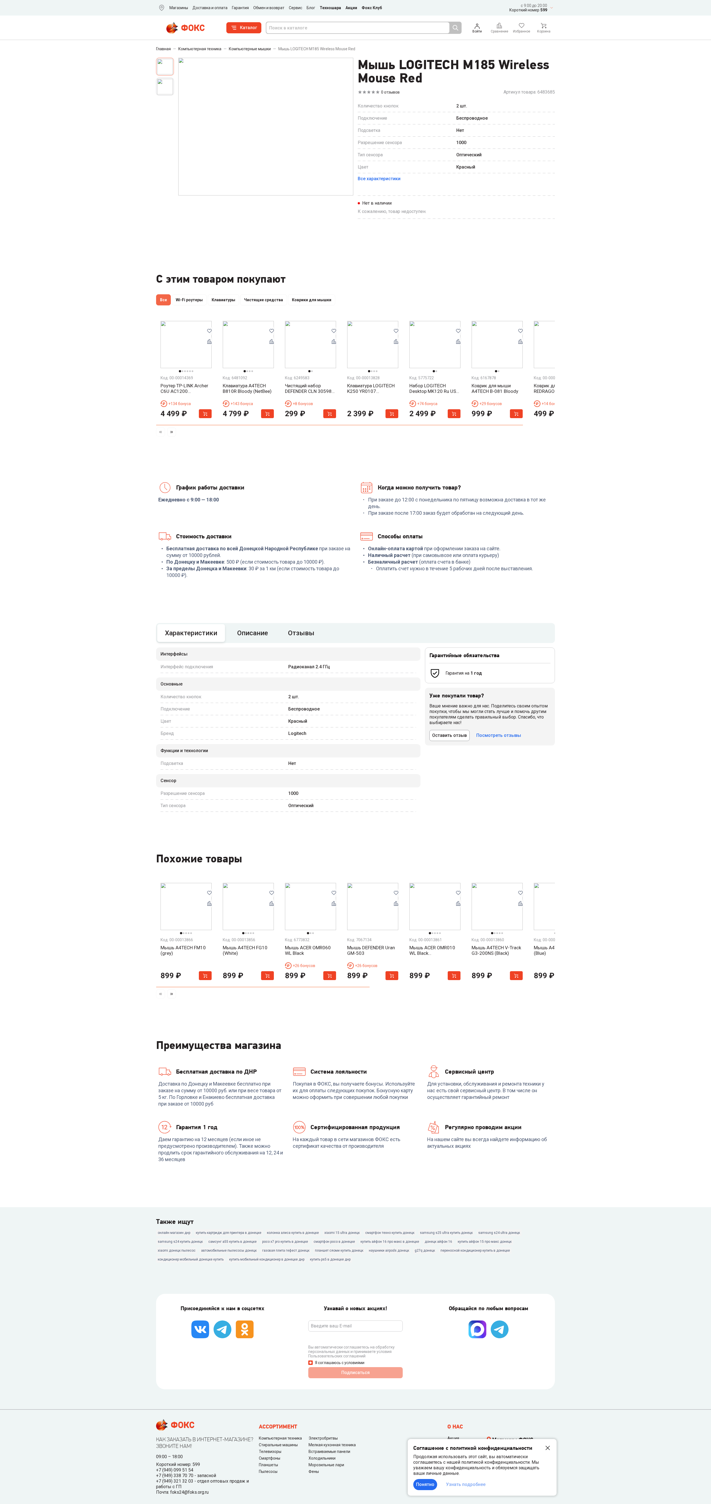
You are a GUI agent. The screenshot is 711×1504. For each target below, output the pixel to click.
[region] (355, 301)
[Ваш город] (160, 7)
